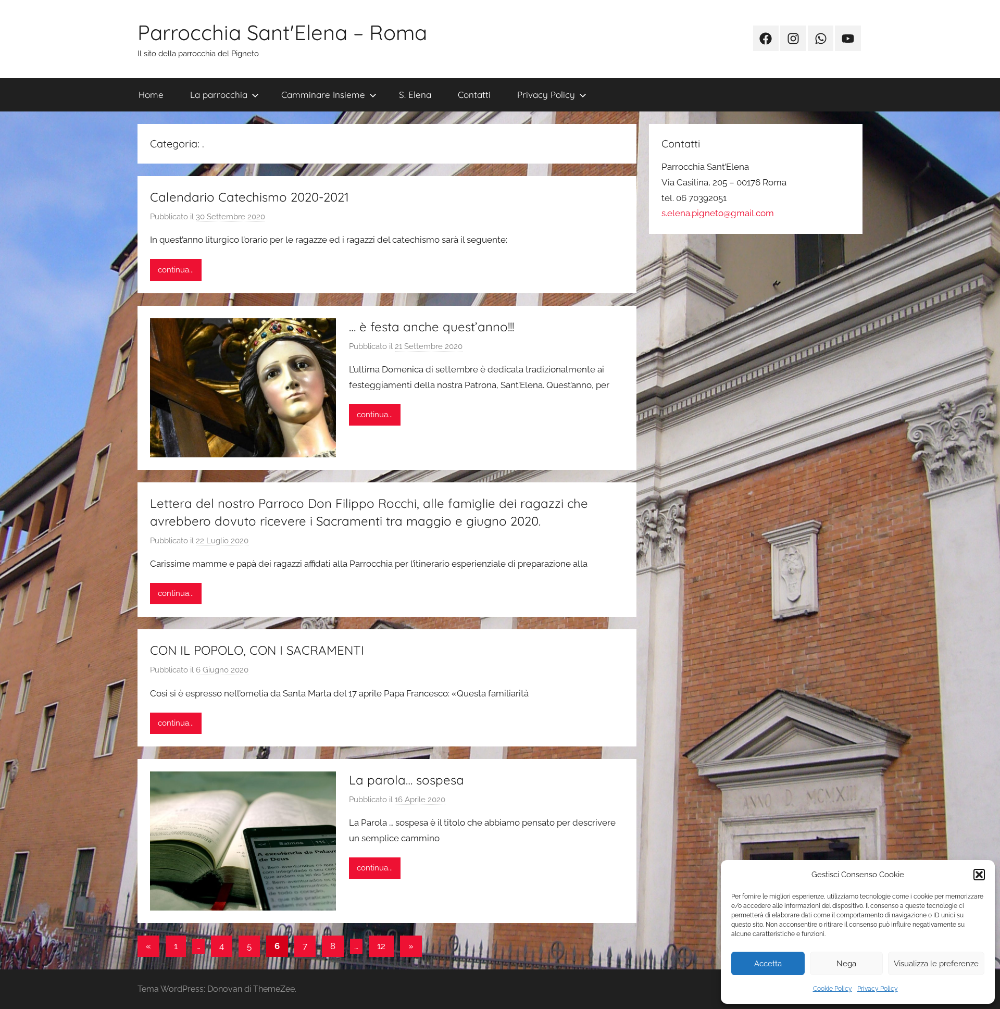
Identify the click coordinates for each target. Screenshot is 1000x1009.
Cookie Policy (832, 988)
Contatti (474, 94)
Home (151, 94)
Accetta (768, 963)
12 (381, 946)
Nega (846, 963)
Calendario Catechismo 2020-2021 (249, 197)
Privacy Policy (877, 988)
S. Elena (415, 94)
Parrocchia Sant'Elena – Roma (282, 32)
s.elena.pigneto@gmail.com (717, 213)
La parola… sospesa (406, 780)
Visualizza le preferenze (936, 963)
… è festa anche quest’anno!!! (431, 326)
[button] (979, 874)
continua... (176, 270)
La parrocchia (218, 94)
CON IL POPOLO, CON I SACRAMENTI (257, 650)
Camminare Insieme (323, 94)
